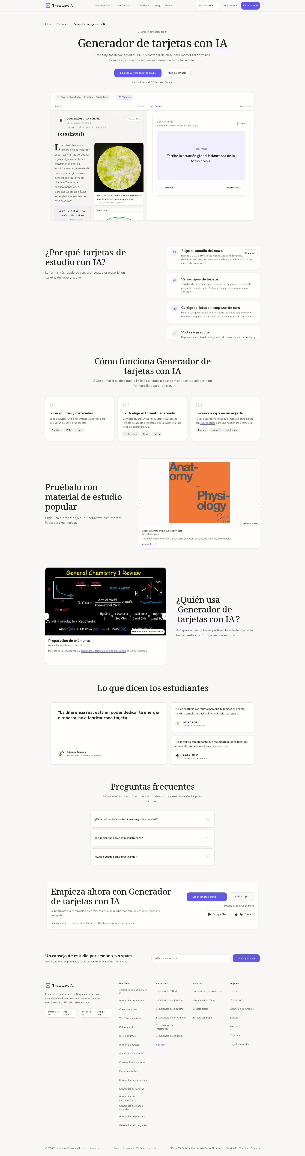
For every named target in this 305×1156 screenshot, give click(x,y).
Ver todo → (162, 1044)
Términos (243, 1148)
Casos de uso (123, 5)
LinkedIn (152, 1148)
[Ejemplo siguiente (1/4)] (259, 503)
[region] (199, 504)
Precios (169, 5)
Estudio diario (200, 1009)
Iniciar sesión (250, 5)
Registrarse (230, 5)
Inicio (48, 24)
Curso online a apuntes (132, 1062)
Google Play (219, 914)
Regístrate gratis (239, 1044)
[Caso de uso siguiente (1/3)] (165, 616)
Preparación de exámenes (69, 640)
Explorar (234, 1017)
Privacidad (230, 1148)
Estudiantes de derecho (169, 1000)
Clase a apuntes (128, 1009)
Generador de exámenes (133, 1080)
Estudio (144, 5)
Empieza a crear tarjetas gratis (138, 73)
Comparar (235, 1035)
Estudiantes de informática (164, 1027)
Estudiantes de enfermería (171, 1017)
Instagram (128, 1148)
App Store (245, 914)
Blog (157, 5)
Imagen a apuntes (129, 1044)
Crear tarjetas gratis (204, 896)
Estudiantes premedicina (170, 1009)
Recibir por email (246, 958)
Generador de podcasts (132, 1116)
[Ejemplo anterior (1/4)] (139, 503)
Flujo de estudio (177, 73)
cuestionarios (207, 423)
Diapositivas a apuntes (132, 1053)
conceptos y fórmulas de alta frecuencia (103, 651)
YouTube (140, 1148)
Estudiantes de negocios (170, 1036)
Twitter (117, 1148)
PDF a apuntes (127, 1027)
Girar (242, 123)
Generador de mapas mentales (131, 1107)
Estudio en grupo (202, 1017)
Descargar (236, 1000)
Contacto (255, 1148)
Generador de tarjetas (131, 1089)
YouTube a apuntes (130, 1018)
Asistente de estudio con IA (133, 991)
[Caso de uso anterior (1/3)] (45, 616)
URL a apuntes (127, 1036)
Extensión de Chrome (242, 1009)
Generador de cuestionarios (127, 1098)
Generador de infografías (133, 1125)
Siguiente (232, 187)
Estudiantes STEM (166, 991)
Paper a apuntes (128, 1071)
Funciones (101, 5)
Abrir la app (241, 896)
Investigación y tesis (204, 1000)
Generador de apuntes (132, 1000)
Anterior (168, 187)
